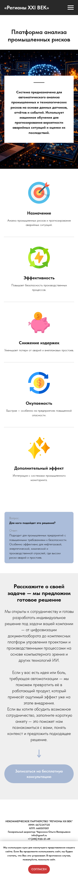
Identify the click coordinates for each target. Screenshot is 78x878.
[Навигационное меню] (71, 7)
